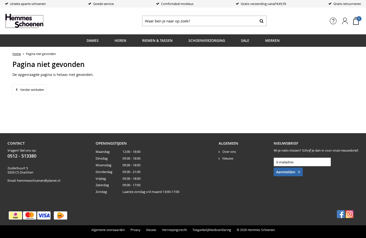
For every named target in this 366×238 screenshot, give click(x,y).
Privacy (135, 230)
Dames (93, 40)
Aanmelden (285, 172)
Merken (272, 40)
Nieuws (227, 158)
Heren (120, 40)
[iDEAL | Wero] (15, 215)
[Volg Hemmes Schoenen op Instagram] (350, 214)
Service (333, 21)
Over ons (229, 151)
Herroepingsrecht (174, 230)
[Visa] (44, 215)
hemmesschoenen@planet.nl (38, 180)
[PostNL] (60, 215)
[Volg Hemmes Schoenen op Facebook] (341, 214)
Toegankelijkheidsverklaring (211, 230)
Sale (245, 40)
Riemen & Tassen (157, 40)
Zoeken (261, 21)
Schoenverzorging (206, 40)
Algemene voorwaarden (108, 230)
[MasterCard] (29, 215)
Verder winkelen (32, 89)
